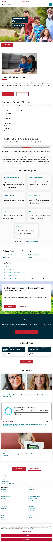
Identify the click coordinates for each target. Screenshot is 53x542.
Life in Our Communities (33, 513)
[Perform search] (50, 4)
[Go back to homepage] (26, 1)
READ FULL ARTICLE (24, 306)
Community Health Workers (11, 177)
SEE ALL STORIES (34, 469)
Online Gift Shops (5, 500)
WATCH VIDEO (6, 44)
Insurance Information (5, 494)
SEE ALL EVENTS (27, 361)
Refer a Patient (31, 489)
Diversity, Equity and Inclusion (7, 513)
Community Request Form (11, 279)
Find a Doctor (4, 489)
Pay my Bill (3, 491)
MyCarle (3, 498)
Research (30, 494)
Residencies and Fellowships (34, 496)
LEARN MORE (32, 332)
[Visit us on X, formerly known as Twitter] (4, 484)
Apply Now (30, 517)
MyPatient (30, 500)
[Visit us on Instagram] (13, 484)
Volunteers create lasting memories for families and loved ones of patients (24, 454)
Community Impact (9, 270)
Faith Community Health (36, 177)
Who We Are (4, 506)
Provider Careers (31, 491)
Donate (2, 517)
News (2, 515)
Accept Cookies (26, 539)
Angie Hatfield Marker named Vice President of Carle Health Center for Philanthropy (26, 395)
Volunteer (3, 519)
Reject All (26, 535)
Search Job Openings (32, 508)
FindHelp (6, 267)
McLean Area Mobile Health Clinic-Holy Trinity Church (38, 348)
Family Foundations (8, 195)
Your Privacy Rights (26, 531)
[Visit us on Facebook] (2, 484)
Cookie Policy (30, 528)
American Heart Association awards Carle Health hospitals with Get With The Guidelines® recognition (25, 425)
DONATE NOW (22, 94)
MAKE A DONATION (19, 469)
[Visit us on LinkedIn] (7, 484)
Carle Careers (31, 506)
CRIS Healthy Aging (33, 255)
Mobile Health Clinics (9, 212)
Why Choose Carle (31, 510)
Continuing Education (32, 498)
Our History (3, 508)
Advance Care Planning (9, 255)
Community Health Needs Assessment (14, 272)
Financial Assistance (5, 496)
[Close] (50, 526)
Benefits (29, 515)
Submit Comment (5, 481)
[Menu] (2, 1)
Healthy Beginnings (34, 195)
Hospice (30, 257)
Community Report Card (10, 275)
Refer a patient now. (32, 241)
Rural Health (19, 227)
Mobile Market (33, 212)
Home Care (6, 257)
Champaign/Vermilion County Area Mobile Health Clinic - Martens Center (12, 349)
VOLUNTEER (8, 94)
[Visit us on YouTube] (10, 484)
